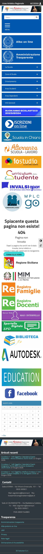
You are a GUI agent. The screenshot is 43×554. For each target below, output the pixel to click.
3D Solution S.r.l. (22, 550)
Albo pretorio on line (9, 526)
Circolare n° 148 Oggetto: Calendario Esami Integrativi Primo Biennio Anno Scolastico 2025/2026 (18, 466)
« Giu (4, 435)
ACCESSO (34, 3)
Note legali (5, 538)
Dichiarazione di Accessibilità (12, 542)
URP (2, 530)
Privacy (4, 534)
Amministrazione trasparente (12, 522)
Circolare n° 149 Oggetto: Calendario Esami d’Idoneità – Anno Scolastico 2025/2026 (18, 457)
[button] (21, 67)
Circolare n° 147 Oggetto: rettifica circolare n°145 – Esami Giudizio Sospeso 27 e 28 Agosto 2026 (21, 472)
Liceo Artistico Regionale (13, 3)
